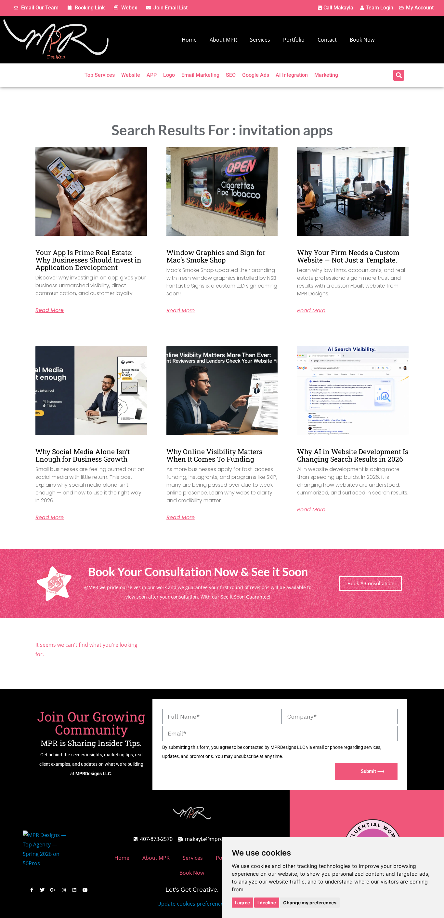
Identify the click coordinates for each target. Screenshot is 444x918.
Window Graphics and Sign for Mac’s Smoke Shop (216, 256)
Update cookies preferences (191, 903)
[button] (398, 75)
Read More (49, 310)
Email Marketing (200, 75)
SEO (231, 75)
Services (260, 39)
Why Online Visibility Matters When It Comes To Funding (214, 455)
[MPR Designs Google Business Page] (53, 890)
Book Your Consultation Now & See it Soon (198, 571)
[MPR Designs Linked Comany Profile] (74, 890)
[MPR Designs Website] (56, 39)
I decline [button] (266, 902)
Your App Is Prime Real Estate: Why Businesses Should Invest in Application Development (88, 260)
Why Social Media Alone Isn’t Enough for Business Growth (82, 455)
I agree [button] (242, 902)
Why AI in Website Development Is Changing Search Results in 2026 (352, 455)
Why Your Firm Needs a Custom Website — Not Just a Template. (348, 256)
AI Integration (292, 75)
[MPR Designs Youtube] (85, 890)
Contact (327, 39)
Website (130, 75)
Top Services (100, 75)
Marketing (326, 75)
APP (152, 75)
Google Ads (255, 75)
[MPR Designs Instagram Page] (63, 890)
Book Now (362, 39)
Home (189, 39)
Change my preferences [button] (309, 902)
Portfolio (294, 39)
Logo (169, 75)
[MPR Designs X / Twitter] (42, 890)
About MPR (223, 39)
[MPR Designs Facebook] (31, 890)
